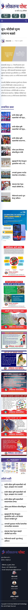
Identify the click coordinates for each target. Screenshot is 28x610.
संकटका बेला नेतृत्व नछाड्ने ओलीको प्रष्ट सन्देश (17, 187)
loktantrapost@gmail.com (13, 570)
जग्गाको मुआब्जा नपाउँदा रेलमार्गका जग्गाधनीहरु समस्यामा (19, 175)
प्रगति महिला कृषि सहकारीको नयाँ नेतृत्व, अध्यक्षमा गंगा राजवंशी (18, 118)
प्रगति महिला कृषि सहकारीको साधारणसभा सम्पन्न (19, 141)
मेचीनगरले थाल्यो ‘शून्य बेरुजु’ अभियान (18, 197)
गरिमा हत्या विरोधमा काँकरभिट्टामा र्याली (18, 151)
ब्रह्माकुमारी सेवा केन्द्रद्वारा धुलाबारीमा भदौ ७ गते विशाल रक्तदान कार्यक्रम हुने (13, 516)
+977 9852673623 (11, 567)
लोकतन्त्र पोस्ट (8, 41)
